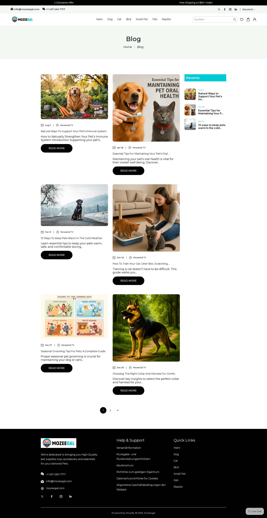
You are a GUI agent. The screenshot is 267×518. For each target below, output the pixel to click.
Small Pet (142, 19)
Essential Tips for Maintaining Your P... (210, 112)
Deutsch (247, 9)
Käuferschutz (125, 465)
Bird (128, 19)
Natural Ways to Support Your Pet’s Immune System (73, 131)
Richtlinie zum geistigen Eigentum (138, 472)
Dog (110, 19)
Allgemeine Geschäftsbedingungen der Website (141, 487)
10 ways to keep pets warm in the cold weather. (72, 238)
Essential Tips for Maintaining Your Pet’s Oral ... (141, 153)
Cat (119, 19)
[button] (248, 19)
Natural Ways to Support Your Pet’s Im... (210, 96)
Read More (57, 148)
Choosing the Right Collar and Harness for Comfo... (144, 373)
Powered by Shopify (123, 513)
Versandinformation (129, 447)
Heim (99, 19)
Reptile (166, 19)
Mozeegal (149, 513)
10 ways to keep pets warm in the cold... (211, 127)
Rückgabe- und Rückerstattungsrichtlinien (133, 456)
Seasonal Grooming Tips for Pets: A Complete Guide (73, 351)
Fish (155, 19)
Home (127, 47)
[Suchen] (234, 19)
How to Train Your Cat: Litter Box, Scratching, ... (141, 263)
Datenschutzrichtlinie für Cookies (137, 478)
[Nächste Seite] (117, 410)
